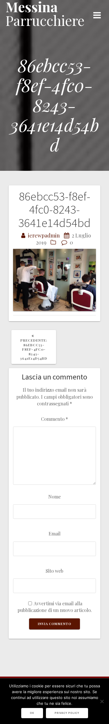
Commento (54, 419)
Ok (32, 712)
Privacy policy (67, 712)
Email (54, 533)
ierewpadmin (44, 235)
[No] (102, 701)
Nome (54, 496)
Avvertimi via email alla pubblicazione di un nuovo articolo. (54, 606)
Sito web (54, 570)
